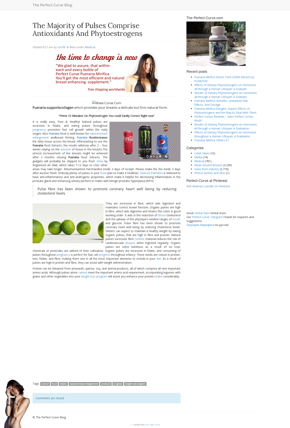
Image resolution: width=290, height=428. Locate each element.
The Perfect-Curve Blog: (53, 5)
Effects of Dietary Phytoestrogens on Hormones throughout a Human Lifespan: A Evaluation (225, 134)
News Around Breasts (208, 165)
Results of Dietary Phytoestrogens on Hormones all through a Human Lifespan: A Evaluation (225, 126)
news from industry (206, 169)
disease (130, 243)
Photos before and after (209, 173)
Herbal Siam (202, 213)
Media (198, 157)
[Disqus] (107, 329)
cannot (82, 272)
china (99, 161)
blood (162, 215)
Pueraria (54, 133)
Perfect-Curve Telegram (207, 217)
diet (158, 258)
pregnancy (39, 129)
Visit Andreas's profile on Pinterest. (208, 186)
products (105, 383)
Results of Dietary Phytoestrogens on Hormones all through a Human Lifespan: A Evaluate (225, 95)
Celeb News (202, 153)
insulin (177, 219)
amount (66, 149)
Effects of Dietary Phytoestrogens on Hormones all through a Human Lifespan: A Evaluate (225, 87)
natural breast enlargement (84, 383)
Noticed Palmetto (151, 173)
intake (158, 276)
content (139, 239)
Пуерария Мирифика (200, 225)
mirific (61, 47)
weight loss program (94, 276)
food (103, 173)
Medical (90, 47)
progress (104, 255)
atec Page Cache (152, 424)
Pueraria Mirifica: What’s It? (211, 140)
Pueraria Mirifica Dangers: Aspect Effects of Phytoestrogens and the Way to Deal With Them (225, 110)
